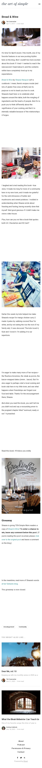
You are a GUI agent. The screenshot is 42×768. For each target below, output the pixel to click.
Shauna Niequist (22, 80)
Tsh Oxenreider (11, 21)
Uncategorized (9, 627)
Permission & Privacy (21, 748)
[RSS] (24, 758)
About (21, 741)
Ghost (25, 761)
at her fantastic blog (10, 584)
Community (22, 627)
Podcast (21, 745)
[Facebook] (18, 758)
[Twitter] (21, 758)
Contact (21, 752)
